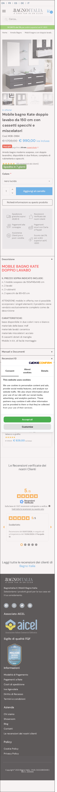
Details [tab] (44, 371)
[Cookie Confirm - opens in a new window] (40, 363)
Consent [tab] (9, 371)
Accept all (27, 419)
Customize (27, 426)
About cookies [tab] (27, 371)
